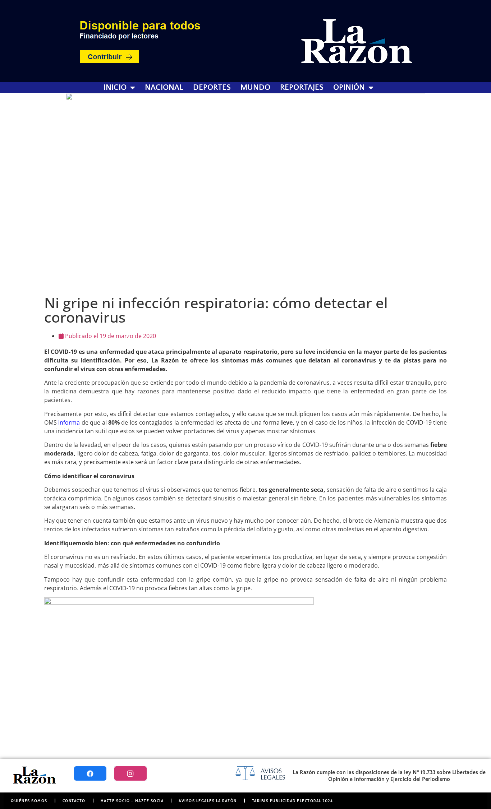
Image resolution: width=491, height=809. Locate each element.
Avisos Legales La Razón (208, 800)
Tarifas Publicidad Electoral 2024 (292, 800)
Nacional (164, 88)
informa (69, 422)
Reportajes (301, 88)
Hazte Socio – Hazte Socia (132, 800)
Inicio (115, 88)
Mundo (255, 88)
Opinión (349, 88)
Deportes (212, 88)
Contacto (74, 800)
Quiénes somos (29, 800)
